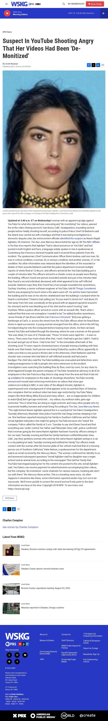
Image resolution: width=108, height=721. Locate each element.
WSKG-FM (8, 699)
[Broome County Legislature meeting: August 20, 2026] (11, 589)
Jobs (42, 659)
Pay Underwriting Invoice (90, 661)
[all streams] (104, 13)
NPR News (7, 32)
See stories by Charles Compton (20, 527)
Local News (25, 545)
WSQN (7, 704)
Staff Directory (68, 641)
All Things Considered (84, 288)
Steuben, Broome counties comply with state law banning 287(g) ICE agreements (58, 549)
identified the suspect (71, 238)
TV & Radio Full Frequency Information (92, 635)
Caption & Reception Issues (91, 642)
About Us (43, 635)
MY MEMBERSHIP (76, 4)
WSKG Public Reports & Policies (71, 647)
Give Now (96, 4)
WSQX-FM (16, 699)
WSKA (21, 704)
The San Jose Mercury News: (84, 406)
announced (14, 381)
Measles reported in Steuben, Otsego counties (42, 607)
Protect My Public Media (69, 661)
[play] (7, 13)
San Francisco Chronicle (57, 317)
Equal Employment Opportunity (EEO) (69, 654)
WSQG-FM (25, 699)
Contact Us (66, 635)
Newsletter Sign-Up (91, 654)
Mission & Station (47, 641)
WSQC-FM (21, 701)
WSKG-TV (14, 704)
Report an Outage (90, 648)
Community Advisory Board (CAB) (48, 653)
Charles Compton (13, 520)
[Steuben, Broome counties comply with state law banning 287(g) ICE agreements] (11, 550)
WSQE (8, 701)
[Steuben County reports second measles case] (11, 569)
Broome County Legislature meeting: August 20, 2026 (45, 588)
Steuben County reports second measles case (42, 568)
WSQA (14, 701)
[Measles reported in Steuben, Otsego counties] (11, 608)
